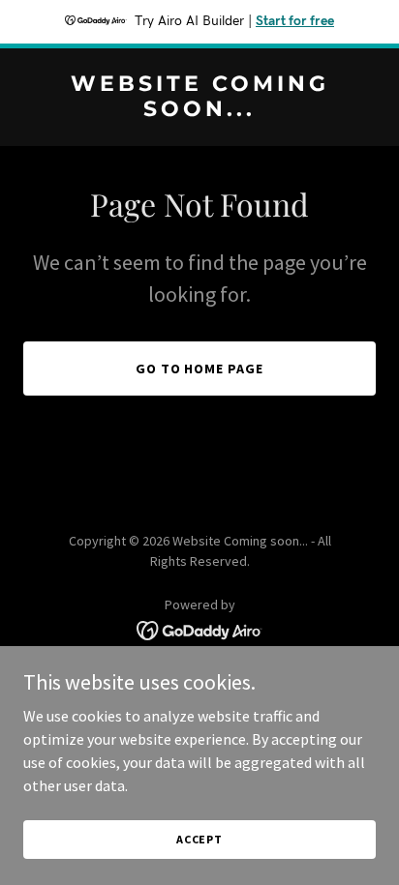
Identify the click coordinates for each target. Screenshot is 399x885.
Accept (199, 839)
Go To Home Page (200, 368)
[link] (199, 110)
